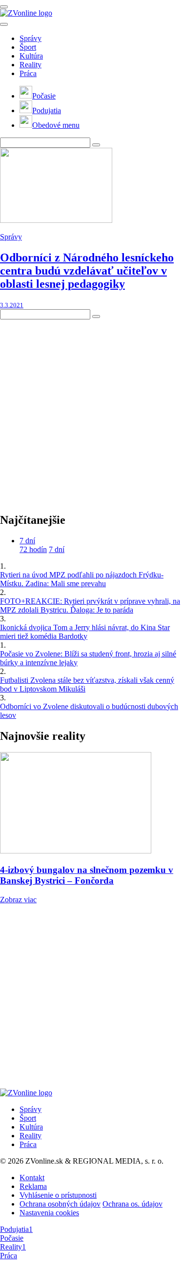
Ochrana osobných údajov (60, 1204)
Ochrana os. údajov (132, 1204)
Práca (28, 73)
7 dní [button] (27, 540)
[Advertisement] (91, 410)
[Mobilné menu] (4, 6)
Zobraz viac (18, 899)
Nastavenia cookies (49, 1213)
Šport (28, 47)
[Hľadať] (4, 24)
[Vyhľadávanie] (96, 144)
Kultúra (31, 56)
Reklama (33, 1186)
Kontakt (32, 1177)
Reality (30, 64)
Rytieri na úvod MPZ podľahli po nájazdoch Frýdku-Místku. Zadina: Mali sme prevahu (81, 579)
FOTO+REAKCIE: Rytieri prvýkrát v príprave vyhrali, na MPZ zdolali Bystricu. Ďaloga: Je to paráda (90, 605)
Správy (30, 38)
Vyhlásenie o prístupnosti (58, 1195)
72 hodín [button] (33, 549)
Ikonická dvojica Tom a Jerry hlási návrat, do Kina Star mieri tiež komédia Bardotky (85, 631)
